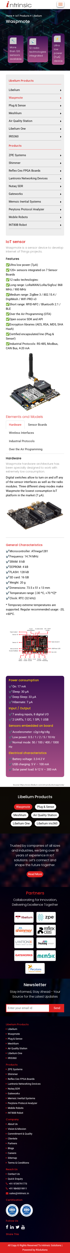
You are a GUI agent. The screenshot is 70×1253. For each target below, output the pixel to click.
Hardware (15, 424)
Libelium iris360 (47, 823)
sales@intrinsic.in (19, 1193)
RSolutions (42, 1249)
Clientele (12, 1138)
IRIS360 (13, 136)
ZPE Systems (17, 155)
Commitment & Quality (20, 1133)
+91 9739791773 (18, 1183)
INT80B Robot (18, 225)
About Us (13, 1124)
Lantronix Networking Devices (28, 178)
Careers (12, 1153)
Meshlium (15, 113)
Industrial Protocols (22, 441)
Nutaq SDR (16, 186)
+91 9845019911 (18, 1188)
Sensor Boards (37, 424)
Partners (12, 1143)
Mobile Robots (18, 217)
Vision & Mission (17, 1128)
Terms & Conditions (18, 1162)
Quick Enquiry (15, 1178)
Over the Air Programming (25, 449)
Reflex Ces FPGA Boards (24, 170)
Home (9, 15)
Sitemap (12, 1157)
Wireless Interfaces (21, 433)
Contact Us (14, 1174)
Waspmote (16, 97)
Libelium (37, 15)
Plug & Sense (17, 105)
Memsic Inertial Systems (25, 201)
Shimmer (14, 163)
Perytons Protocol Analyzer (26, 209)
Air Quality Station (20, 121)
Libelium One (17, 128)
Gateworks (16, 194)
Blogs (11, 1148)
